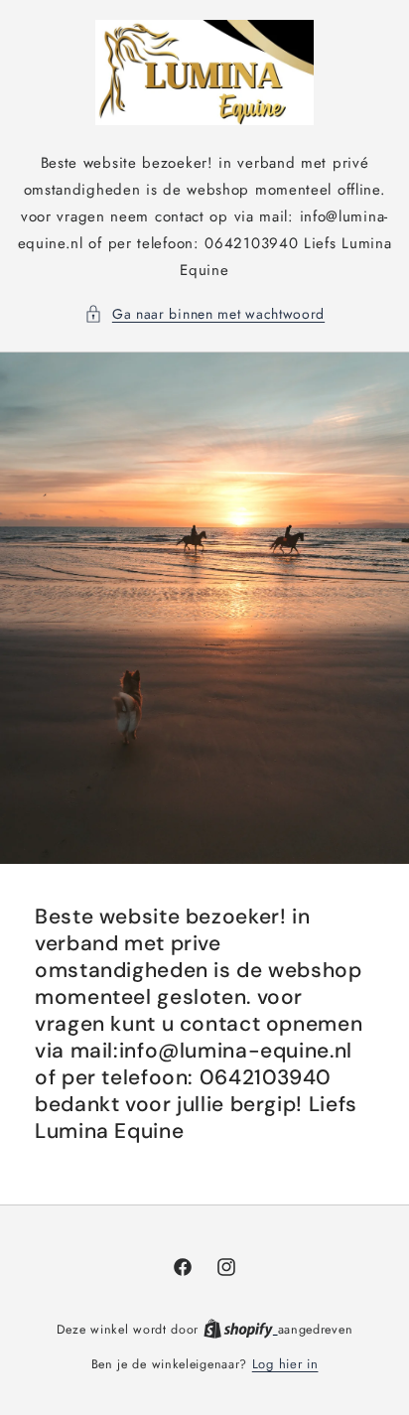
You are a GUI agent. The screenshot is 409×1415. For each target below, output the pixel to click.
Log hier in (285, 1363)
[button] (204, 314)
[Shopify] (241, 1329)
